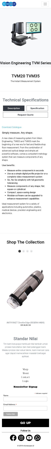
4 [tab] (31, 251)
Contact (25, 377)
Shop (25, 369)
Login (25, 381)
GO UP (25, 423)
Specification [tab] (37, 108)
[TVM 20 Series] (25, 34)
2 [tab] (23, 251)
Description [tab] (14, 108)
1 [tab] (19, 251)
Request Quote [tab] (25, 114)
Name (5, 395)
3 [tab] (27, 251)
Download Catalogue (11, 127)
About (25, 373)
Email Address (10, 404)
